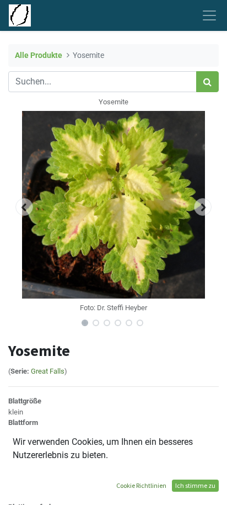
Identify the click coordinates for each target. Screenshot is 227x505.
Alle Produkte (38, 55)
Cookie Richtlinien (141, 485)
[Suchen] (207, 81)
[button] (24, 207)
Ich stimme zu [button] (195, 485)
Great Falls (47, 371)
